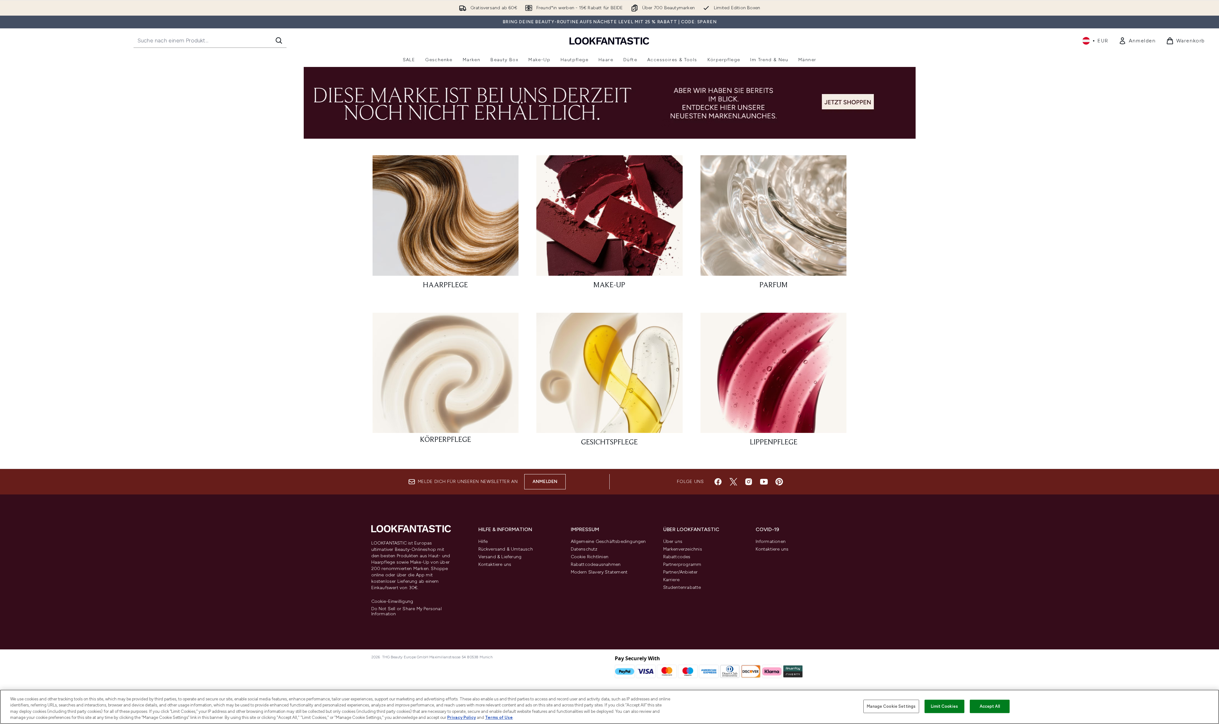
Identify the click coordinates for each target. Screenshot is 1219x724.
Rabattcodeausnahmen (596, 564)
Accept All (990, 706)
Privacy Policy (461, 717)
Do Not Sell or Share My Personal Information (406, 611)
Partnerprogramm (682, 564)
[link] (1137, 40)
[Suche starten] (279, 40)
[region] (609, 707)
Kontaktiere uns (495, 564)
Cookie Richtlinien (590, 556)
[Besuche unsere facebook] (718, 481)
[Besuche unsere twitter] (733, 481)
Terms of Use (499, 717)
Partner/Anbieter (680, 572)
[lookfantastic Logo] (609, 41)
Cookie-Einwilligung (392, 601)
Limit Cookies (944, 706)
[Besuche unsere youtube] (764, 481)
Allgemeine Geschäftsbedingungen (608, 541)
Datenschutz (584, 549)
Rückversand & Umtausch (505, 549)
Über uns (673, 541)
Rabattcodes (677, 556)
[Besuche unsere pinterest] (779, 481)
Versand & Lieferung (500, 556)
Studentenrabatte (682, 587)
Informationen (771, 541)
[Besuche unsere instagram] (748, 481)
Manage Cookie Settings (891, 706)
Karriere (671, 579)
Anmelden (545, 481)
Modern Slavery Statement (599, 572)
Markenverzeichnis (682, 549)
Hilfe (483, 541)
